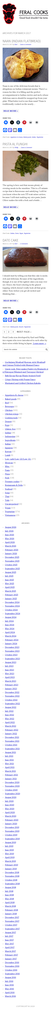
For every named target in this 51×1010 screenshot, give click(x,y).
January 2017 (11, 959)
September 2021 (12, 748)
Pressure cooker (12, 481)
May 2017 (9, 943)
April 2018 (9, 902)
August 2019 (10, 842)
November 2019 (12, 831)
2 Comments (24, 244)
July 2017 (9, 936)
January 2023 (11, 688)
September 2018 (12, 883)
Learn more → (39, 343)
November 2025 (12, 561)
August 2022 (10, 707)
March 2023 (10, 681)
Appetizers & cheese (16, 137)
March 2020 (10, 816)
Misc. (7, 466)
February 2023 (11, 685)
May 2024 (9, 628)
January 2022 (11, 733)
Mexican (9, 462)
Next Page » (24, 332)
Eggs (7, 425)
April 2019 (9, 857)
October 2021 (11, 745)
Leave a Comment (25, 44)
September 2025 (12, 568)
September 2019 (12, 838)
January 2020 (11, 823)
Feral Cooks (26, 12)
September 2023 (12, 658)
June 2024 (9, 625)
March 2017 (10, 951)
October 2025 (11, 564)
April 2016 (9, 992)
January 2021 (11, 778)
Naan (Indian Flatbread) (22, 41)
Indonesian (10, 436)
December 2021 (12, 737)
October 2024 (11, 610)
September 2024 (12, 613)
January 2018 (11, 913)
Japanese (9, 448)
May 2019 (9, 853)
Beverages (9, 406)
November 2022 (12, 696)
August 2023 (10, 662)
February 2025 (11, 595)
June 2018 (9, 895)
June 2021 (9, 760)
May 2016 (9, 989)
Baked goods (27, 137)
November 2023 (12, 651)
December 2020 (12, 782)
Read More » (11, 111)
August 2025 (10, 572)
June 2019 (9, 850)
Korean (8, 451)
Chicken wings (11, 414)
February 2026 (11, 550)
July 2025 (9, 576)
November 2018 (12, 876)
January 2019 (11, 868)
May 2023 (9, 673)
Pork (7, 478)
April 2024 (10, 632)
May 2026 (9, 538)
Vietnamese (10, 515)
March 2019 (10, 861)
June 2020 (9, 805)
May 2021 (9, 763)
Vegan (21, 233)
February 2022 (11, 730)
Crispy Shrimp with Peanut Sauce (20, 379)
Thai (7, 496)
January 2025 (11, 598)
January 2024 (11, 643)
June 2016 (9, 985)
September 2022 (12, 703)
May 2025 (9, 583)
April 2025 (10, 587)
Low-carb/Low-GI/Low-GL (18, 459)
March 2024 (10, 636)
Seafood (8, 489)
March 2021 (10, 771)
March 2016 (10, 996)
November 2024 (12, 606)
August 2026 (10, 527)
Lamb (7, 455)
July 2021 (9, 756)
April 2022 (10, 722)
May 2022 (9, 718)
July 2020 (9, 801)
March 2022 (10, 726)
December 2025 (12, 557)
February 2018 (11, 910)
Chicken (9, 410)
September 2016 (12, 973)
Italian (12, 233)
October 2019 (11, 835)
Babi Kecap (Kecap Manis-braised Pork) (23, 375)
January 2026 (11, 553)
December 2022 (12, 692)
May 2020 (9, 808)
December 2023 (12, 647)
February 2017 (11, 955)
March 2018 (10, 906)
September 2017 (12, 928)
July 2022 (9, 711)
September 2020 (12, 793)
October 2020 (11, 790)
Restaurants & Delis (14, 485)
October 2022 (11, 700)
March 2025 (10, 591)
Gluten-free (10, 429)
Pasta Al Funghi (15, 144)
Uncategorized (11, 504)
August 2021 (10, 752)
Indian (34, 137)
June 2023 (9, 670)
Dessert (21, 327)
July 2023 (9, 666)
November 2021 (12, 741)
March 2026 (10, 546)
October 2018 (11, 880)
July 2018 (9, 891)
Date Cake (10, 240)
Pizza (7, 474)
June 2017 (9, 940)
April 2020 (10, 812)
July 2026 (9, 531)
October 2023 (11, 655)
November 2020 (12, 786)
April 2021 (9, 767)
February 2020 (11, 820)
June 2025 (9, 580)
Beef (7, 402)
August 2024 (10, 617)
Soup (7, 492)
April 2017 (9, 947)
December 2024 (12, 602)
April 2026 (10, 542)
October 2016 (11, 970)
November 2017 (12, 921)
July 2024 (9, 621)
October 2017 (11, 925)
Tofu (7, 500)
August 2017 (10, 932)
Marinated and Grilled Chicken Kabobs (23, 383)
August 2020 (10, 797)
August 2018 (10, 887)
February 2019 (11, 865)
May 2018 (9, 898)
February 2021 (11, 775)
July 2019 (9, 846)
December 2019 (12, 827)
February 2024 (11, 640)
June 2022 (9, 715)
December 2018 (12, 872)
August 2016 (10, 977)
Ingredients (10, 440)
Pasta (17, 233)
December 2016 (12, 962)
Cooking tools (11, 417)
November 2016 (12, 966)
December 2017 (12, 917)
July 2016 (9, 981)
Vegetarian (40, 137)
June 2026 (9, 534)
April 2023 (10, 677)
